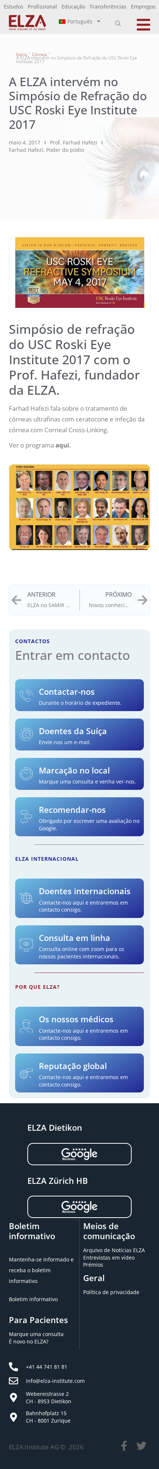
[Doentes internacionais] (26, 898)
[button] (118, 23)
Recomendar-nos (72, 809)
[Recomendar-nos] (26, 817)
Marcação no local (74, 770)
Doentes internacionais (85, 890)
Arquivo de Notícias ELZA (114, 1250)
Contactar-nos (67, 691)
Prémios (93, 1264)
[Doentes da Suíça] (26, 734)
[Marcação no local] (26, 774)
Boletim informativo (33, 1299)
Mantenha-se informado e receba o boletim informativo (41, 1270)
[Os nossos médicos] (26, 1026)
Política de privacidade (111, 1292)
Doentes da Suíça (73, 730)
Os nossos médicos (76, 1019)
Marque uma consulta (36, 1334)
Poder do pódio (65, 149)
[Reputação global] (26, 1073)
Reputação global (73, 1065)
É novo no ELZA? (28, 1341)
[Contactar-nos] (26, 695)
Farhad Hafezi (26, 149)
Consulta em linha (74, 937)
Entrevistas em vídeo (109, 1257)
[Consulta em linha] (26, 945)
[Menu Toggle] (143, 23)
